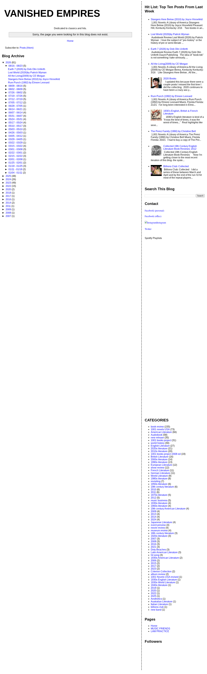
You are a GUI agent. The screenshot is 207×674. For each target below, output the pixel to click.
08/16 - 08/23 (15, 66)
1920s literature (159, 536)
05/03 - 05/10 (15, 129)
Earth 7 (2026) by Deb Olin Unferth (26, 69)
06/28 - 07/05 (15, 106)
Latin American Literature (164, 552)
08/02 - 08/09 (15, 89)
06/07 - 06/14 (15, 112)
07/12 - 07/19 (15, 99)
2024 (9, 179)
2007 (9, 216)
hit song (155, 555)
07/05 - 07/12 (15, 102)
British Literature (159, 456)
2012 (153, 497)
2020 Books (169, 78)
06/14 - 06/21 (15, 109)
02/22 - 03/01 (15, 152)
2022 (9, 186)
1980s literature (159, 478)
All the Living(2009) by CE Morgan (26, 76)
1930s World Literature (163, 582)
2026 (9, 62)
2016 (9, 199)
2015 (153, 563)
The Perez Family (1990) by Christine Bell (173, 131)
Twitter (148, 228)
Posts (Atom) (26, 47)
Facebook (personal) (154, 210)
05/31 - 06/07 (15, 116)
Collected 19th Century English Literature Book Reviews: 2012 (180, 147)
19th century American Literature (168, 508)
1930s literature (159, 503)
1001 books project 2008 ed (166, 454)
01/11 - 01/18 (15, 169)
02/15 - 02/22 (15, 156)
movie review (158, 527)
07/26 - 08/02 (15, 92)
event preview (158, 525)
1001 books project (161, 440)
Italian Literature (159, 604)
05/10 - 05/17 (15, 126)
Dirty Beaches (158, 549)
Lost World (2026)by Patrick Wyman (27, 72)
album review (158, 574)
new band (156, 609)
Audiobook (156, 435)
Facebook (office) (153, 216)
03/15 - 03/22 (15, 146)
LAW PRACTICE (160, 631)
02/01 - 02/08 (15, 159)
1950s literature (159, 484)
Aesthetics (156, 598)
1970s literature (159, 495)
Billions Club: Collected (176, 166)
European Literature (161, 465)
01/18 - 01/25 (15, 166)
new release (157, 437)
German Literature (160, 473)
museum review (159, 530)
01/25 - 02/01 (15, 162)
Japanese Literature (161, 522)
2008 (9, 212)
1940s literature (159, 585)
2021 (153, 547)
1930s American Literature (165, 558)
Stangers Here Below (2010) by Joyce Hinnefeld (34, 79)
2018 (9, 192)
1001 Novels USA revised (165, 577)
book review (157, 426)
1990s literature (159, 462)
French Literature (160, 470)
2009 (9, 209)
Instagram (161, 222)
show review (157, 467)
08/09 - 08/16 (15, 86)
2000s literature (159, 459)
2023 (9, 182)
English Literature (160, 445)
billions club (157, 607)
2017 (9, 196)
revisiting (155, 481)
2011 (8, 206)
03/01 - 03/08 (15, 149)
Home (70, 41)
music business (159, 500)
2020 (9, 189)
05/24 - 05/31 (15, 119)
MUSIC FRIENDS (160, 628)
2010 (153, 489)
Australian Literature (161, 601)
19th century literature (162, 486)
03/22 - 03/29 (15, 142)
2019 (153, 588)
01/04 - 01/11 (15, 172)
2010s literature (159, 451)
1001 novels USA (160, 429)
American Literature (161, 432)
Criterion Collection (161, 571)
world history (157, 443)
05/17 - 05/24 (15, 122)
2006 (153, 560)
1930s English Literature (164, 579)
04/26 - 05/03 (15, 132)
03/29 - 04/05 (15, 139)
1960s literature (159, 506)
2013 (153, 514)
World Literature (159, 476)
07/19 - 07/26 (15, 96)
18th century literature (162, 533)
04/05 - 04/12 (15, 136)
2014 (9, 202)
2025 (9, 176)
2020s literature (159, 448)
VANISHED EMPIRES (52, 13)
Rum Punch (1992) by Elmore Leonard (28, 82)
